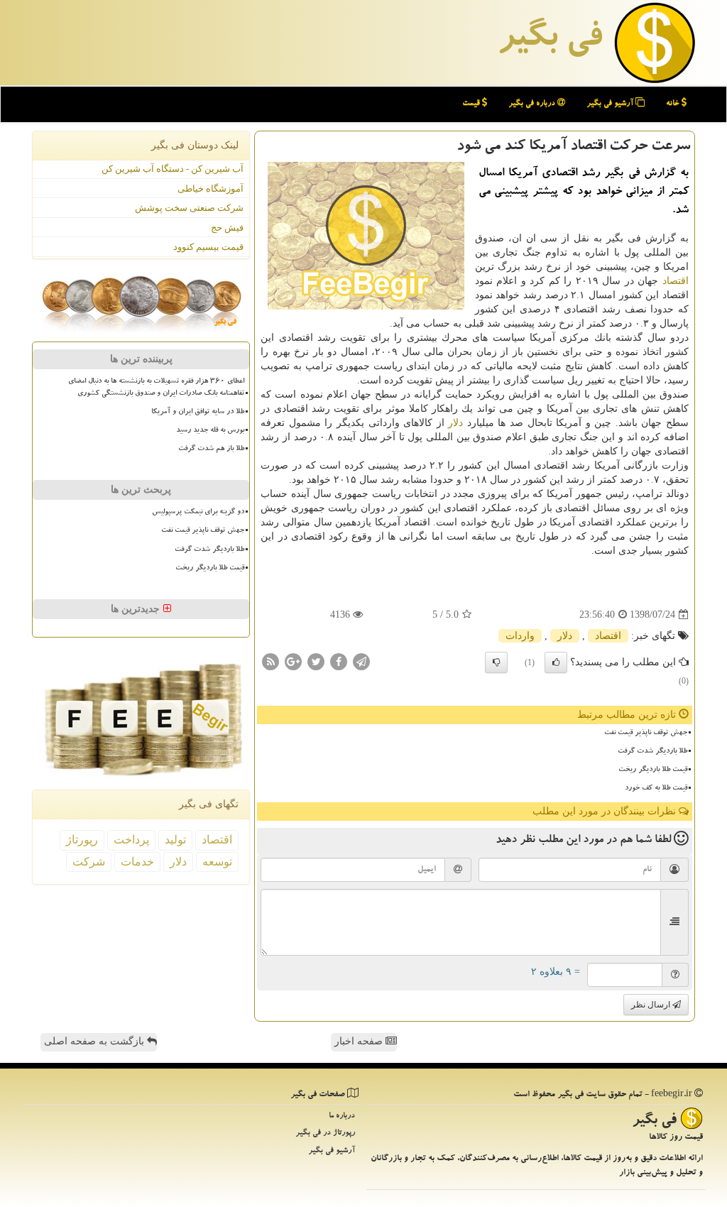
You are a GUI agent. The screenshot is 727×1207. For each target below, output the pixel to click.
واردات (520, 635)
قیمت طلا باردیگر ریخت (652, 770)
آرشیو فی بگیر (610, 104)
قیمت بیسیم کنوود (208, 246)
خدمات (137, 862)
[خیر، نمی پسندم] (496, 662)
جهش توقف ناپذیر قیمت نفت (645, 733)
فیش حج (227, 227)
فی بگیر (549, 40)
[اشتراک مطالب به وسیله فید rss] (270, 661)
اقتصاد (675, 280)
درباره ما (342, 1116)
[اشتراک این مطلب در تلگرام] (361, 661)
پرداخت (131, 840)
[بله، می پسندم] (556, 662)
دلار (455, 422)
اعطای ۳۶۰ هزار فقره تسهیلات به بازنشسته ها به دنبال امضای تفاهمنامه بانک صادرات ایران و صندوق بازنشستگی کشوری (156, 388)
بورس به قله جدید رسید (210, 431)
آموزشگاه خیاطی (210, 188)
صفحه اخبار (360, 1041)
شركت (88, 862)
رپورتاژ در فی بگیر (325, 1133)
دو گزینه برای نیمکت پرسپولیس (198, 512)
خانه (674, 104)
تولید (175, 840)
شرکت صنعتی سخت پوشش (189, 207)
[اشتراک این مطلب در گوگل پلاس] (293, 661)
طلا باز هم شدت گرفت (211, 449)
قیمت (472, 104)
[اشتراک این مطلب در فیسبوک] (339, 661)
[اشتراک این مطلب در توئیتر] (316, 661)
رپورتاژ (82, 840)
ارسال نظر (651, 1005)
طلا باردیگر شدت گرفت (652, 752)
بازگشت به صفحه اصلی (95, 1041)
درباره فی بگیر (532, 104)
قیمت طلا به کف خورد (656, 789)
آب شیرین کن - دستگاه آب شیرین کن (173, 168)
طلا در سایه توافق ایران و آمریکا (197, 412)
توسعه (217, 862)
